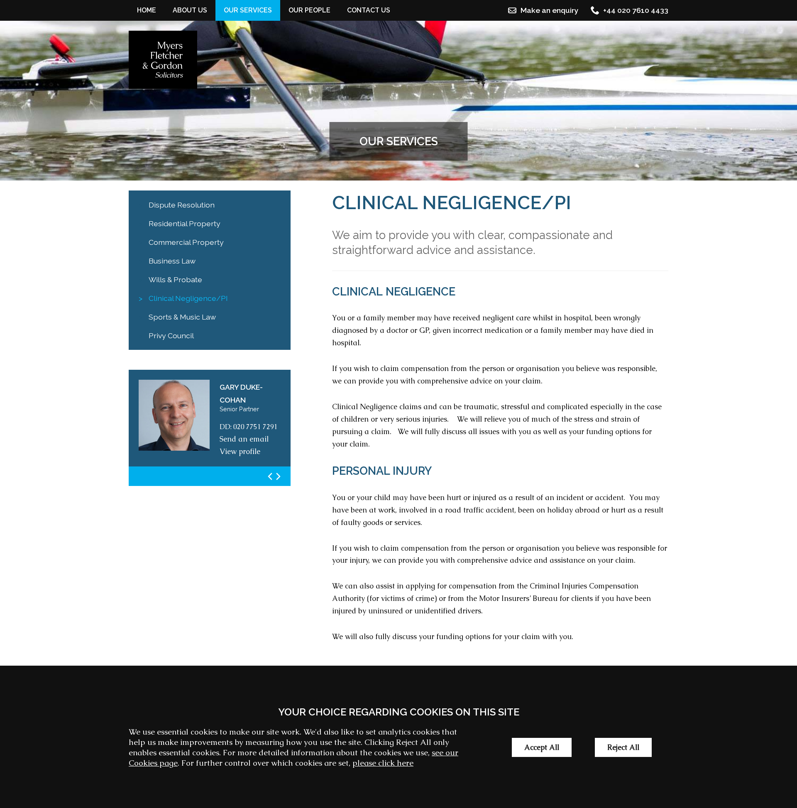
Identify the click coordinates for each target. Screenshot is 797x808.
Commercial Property (186, 242)
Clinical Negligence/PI (188, 298)
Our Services (248, 10)
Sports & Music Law (182, 316)
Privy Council (171, 335)
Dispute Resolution (182, 204)
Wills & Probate (175, 279)
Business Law (172, 260)
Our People (309, 10)
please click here (382, 763)
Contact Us (368, 10)
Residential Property (184, 223)
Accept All (541, 747)
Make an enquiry (550, 10)
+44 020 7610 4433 (635, 10)
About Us (190, 10)
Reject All (623, 747)
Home (146, 10)
